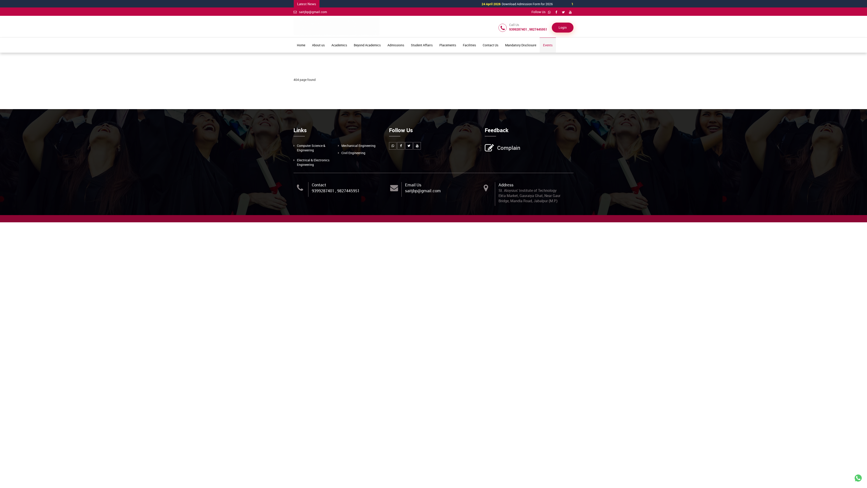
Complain (508, 147)
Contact (319, 185)
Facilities (469, 45)
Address (506, 185)
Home (301, 45)
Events (547, 45)
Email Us (413, 185)
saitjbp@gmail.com (313, 12)
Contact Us (490, 45)
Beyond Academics (367, 45)
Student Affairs (422, 45)
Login (563, 27)
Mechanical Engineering (358, 145)
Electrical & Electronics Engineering (313, 162)
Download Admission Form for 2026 (497, 4)
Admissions (395, 45)
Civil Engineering (353, 153)
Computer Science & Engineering (311, 147)
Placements (447, 45)
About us (318, 45)
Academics (339, 45)
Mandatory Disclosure (520, 45)
